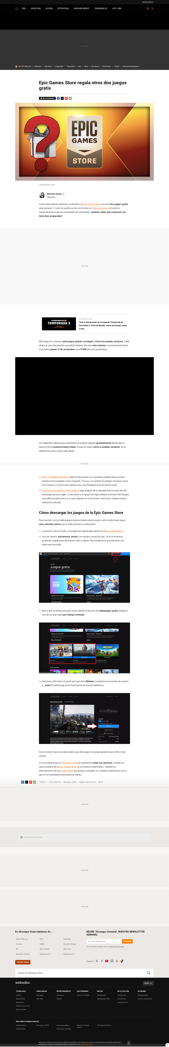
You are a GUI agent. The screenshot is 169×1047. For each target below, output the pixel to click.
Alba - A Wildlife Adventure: (55, 477)
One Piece (95, 66)
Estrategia (63, 8)
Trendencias (121, 995)
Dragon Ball (59, 66)
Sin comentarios (48, 98)
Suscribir (127, 941)
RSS (117, 961)
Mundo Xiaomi (21, 1009)
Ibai (79, 66)
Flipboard (66, 98)
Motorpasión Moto (103, 999)
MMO (42, 944)
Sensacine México (63, 1025)
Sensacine (60, 995)
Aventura (36, 8)
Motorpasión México (104, 1025)
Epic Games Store (92, 204)
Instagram (112, 961)
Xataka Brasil (20, 1029)
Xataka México (21, 1025)
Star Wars (48, 66)
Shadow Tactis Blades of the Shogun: (60, 490)
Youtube (107, 961)
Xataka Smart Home (23, 1006)
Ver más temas (23, 962)
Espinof (59, 999)
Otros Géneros (55, 782)
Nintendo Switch (23, 954)
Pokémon (37, 66)
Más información (87, 1044)
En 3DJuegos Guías (85, 319)
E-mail (70, 98)
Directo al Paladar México (83, 1026)
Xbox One (67, 949)
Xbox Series (44, 949)
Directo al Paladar (83, 995)
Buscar (148, 973)
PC (101, 782)
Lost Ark (116, 8)
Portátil (116, 66)
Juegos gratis (71, 782)
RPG (24, 8)
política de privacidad (116, 947)
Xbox (86, 66)
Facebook (147, 8)
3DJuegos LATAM (42, 1025)
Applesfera (20, 1002)
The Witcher (106, 66)
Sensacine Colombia (64, 1029)
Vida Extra (39, 999)
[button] (55, 194)
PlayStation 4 (68, 954)
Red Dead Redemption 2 (131, 66)
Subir (146, 983)
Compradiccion (122, 1002)
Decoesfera (121, 999)
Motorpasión (101, 995)
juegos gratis (66, 770)
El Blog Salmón (143, 995)
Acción (49, 8)
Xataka (18, 995)
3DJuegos (39, 995)
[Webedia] (148, 1)
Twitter (152, 8)
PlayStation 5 (45, 954)
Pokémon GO (101, 8)
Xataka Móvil (20, 999)
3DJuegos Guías (100, 208)
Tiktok (122, 961)
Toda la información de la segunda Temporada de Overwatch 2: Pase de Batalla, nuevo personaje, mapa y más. (103, 325)
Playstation (71, 66)
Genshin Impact (82, 8)
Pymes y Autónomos (145, 999)
